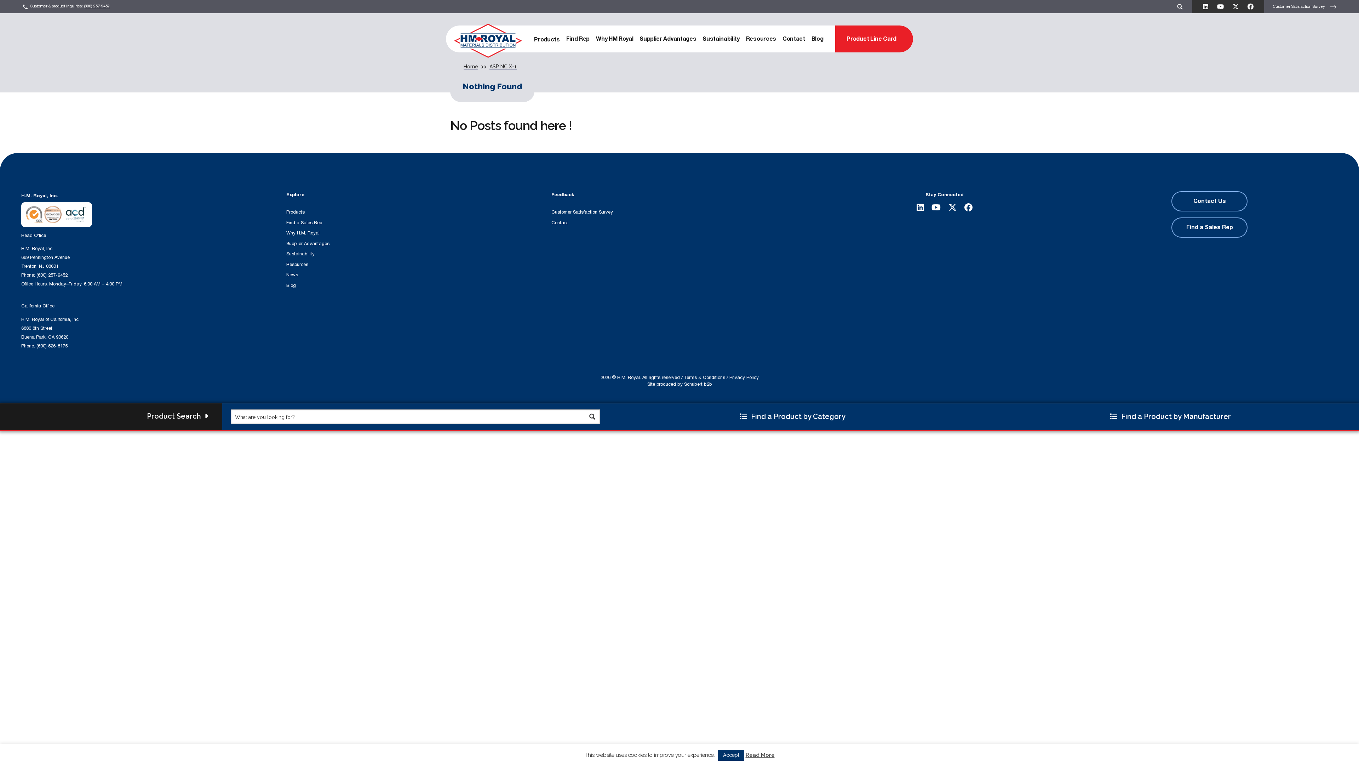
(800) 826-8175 (52, 346)
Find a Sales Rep (304, 222)
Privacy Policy (744, 377)
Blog (818, 39)
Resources (761, 39)
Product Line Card (871, 39)
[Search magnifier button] (593, 417)
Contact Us (1209, 201)
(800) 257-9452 (97, 6)
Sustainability (721, 39)
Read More (760, 756)
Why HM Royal (614, 39)
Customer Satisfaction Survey (1299, 6)
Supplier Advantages (668, 39)
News (292, 274)
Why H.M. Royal (303, 233)
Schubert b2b (698, 384)
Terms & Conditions (704, 377)
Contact (793, 39)
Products (547, 39)
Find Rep (578, 39)
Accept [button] (731, 756)
